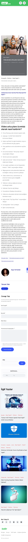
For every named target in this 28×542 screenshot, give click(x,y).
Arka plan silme (8, 67)
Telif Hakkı (13, 532)
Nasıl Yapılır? (16, 78)
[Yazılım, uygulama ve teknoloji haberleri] (6, 2)
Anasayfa (3, 78)
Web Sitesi (3, 321)
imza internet (5, 538)
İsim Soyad (4, 305)
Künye (7, 532)
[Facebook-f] (10, 522)
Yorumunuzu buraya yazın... (8, 328)
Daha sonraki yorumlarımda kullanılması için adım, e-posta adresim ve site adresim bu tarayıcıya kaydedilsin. (14, 344)
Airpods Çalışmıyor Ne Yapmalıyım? (11, 510)
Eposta (3, 313)
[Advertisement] (14, 21)
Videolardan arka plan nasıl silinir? (12, 69)
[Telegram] (13, 522)
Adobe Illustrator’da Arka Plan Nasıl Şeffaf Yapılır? (13, 93)
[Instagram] (6, 522)
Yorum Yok (5, 64)
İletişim (3, 532)
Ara (4, 360)
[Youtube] (21, 522)
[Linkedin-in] (17, 522)
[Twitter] (2, 522)
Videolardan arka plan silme (11, 71)
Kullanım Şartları (21, 532)
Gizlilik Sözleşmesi (6, 535)
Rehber (9, 78)
